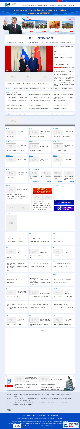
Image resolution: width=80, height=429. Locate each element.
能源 (50, 5)
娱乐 (55, 5)
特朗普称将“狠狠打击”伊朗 (62, 84)
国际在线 (20, 413)
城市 (46, 5)
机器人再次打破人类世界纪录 (12, 303)
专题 (72, 42)
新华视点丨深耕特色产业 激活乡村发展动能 (62, 286)
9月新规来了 (56, 74)
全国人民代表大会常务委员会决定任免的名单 (15, 238)
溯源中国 (44, 5)
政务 (30, 267)
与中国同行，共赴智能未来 (35, 150)
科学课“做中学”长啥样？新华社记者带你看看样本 (39, 241)
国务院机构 (23, 416)
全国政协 (26, 416)
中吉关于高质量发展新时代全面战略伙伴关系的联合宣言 (60, 42)
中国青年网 (32, 413)
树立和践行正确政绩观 (58, 67)
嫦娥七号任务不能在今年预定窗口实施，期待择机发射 (69, 178)
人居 (30, 294)
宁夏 (13, 406)
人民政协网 (63, 413)
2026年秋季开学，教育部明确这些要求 (37, 238)
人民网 (14, 413)
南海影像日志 (41, 205)
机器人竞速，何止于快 (11, 136)
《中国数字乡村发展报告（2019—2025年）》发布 (17, 97)
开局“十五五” (35, 201)
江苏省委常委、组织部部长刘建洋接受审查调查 (39, 108)
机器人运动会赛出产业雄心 (59, 241)
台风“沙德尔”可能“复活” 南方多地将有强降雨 (65, 77)
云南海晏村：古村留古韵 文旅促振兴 (61, 272)
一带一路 (63, 5)
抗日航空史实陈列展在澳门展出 (36, 105)
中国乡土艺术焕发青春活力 (59, 275)
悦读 (59, 5)
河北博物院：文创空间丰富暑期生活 (14, 330)
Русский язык (35, 337)
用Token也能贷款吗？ (34, 97)
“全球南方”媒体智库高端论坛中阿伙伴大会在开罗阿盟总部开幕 (57, 385)
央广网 (49, 413)
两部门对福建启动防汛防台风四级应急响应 (37, 88)
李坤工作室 (60, 181)
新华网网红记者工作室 (34, 169)
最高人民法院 (37, 416)
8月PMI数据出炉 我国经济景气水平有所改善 (62, 71)
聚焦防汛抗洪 (47, 205)
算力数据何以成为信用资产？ (44, 97)
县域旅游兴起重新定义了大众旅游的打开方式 (39, 310)
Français (21, 337)
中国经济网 (36, 413)
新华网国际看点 (56, 128)
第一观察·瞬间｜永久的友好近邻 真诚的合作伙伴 (16, 42)
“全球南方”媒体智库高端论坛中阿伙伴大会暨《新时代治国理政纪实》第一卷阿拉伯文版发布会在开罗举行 (31, 385)
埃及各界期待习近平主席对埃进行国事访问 (62, 46)
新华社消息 (35, 207)
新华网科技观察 (32, 141)
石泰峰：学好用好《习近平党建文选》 (14, 94)
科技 (54, 233)
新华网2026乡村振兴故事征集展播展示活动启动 (63, 283)
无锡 (26, 406)
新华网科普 (8, 169)
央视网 (28, 413)
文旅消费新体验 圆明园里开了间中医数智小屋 (63, 269)
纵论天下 (35, 209)
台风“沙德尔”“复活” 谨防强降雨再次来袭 (20, 88)
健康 (30, 280)
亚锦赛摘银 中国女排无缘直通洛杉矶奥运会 (62, 330)
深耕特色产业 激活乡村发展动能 (17, 198)
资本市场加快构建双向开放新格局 (60, 310)
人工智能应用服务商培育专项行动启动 (14, 105)
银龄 (41, 5)
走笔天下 (49, 207)
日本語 (42, 337)
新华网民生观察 (9, 155)
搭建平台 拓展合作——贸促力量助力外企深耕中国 (40, 94)
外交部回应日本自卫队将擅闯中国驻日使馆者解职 (63, 94)
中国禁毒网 (21, 410)
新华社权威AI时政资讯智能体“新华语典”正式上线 (49, 390)
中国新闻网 (59, 413)
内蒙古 (18, 406)
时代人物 (44, 203)
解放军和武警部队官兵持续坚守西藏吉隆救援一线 (16, 100)
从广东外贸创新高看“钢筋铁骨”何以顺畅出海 (15, 150)
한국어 (48, 337)
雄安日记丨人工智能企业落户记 (13, 200)
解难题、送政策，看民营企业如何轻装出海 (15, 283)
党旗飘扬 (35, 203)
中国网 (17, 413)
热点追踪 (31, 155)
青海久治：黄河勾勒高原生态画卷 (36, 275)
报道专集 (71, 19)
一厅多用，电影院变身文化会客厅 (60, 150)
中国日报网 (24, 413)
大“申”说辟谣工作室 (36, 181)
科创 (54, 253)
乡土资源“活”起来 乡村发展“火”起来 (60, 288)
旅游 (48, 5)
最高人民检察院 (43, 416)
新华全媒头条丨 (20, 189)
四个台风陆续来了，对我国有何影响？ (37, 136)
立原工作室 (71, 181)
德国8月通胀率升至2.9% (52, 88)
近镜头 (31, 31)
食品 (24, 5)
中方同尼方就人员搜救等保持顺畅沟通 (62, 82)
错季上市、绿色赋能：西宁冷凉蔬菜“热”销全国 (63, 303)
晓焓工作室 (48, 181)
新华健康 (55, 155)
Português (62, 337)
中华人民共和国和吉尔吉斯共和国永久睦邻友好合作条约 (37, 42)
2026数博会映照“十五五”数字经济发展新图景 (39, 303)
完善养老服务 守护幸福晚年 (68, 67)
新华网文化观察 (56, 141)
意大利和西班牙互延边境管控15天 (60, 108)
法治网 (67, 413)
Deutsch (55, 337)
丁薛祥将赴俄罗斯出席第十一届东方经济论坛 (63, 64)
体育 (54, 321)
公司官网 (13, 4)
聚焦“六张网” (41, 201)
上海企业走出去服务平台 (27, 410)
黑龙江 (21, 406)
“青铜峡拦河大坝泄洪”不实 (40, 272)
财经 (15, 92)
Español (15, 337)
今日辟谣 (32, 272)
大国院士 (49, 203)
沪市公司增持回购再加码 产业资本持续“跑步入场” (63, 313)
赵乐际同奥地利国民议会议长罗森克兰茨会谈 (63, 57)
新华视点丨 (9, 198)
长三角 (28, 406)
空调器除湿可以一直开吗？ (12, 177)
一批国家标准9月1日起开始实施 (65, 74)
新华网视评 (8, 128)
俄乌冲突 (39, 209)
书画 (9, 321)
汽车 (22, 5)
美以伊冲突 (44, 209)
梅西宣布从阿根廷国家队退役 (59, 100)
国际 (17, 92)
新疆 (15, 406)
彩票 (54, 5)
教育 (30, 233)
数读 (72, 71)
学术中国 (35, 5)
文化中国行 (40, 203)
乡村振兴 (39, 5)
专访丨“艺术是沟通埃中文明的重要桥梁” (14, 194)
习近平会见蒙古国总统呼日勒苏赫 (15, 70)
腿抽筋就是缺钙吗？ (68, 159)
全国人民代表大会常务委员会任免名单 (14, 241)
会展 (52, 5)
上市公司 (69, 5)
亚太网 (66, 5)
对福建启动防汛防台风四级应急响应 (62, 78)
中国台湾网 (41, 413)
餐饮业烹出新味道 (10, 288)
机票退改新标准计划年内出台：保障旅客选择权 (39, 316)
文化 (7, 321)
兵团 (24, 406)
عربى (28, 337)
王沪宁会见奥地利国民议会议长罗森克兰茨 (62, 60)
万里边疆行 (35, 205)
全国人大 (18, 416)
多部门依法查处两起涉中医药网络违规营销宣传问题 (40, 100)
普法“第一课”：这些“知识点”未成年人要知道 (39, 269)
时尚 (57, 5)
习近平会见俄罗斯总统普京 (40, 38)
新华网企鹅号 (15, 402)
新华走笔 (45, 207)
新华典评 (40, 207)
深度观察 (8, 185)
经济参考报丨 (9, 196)
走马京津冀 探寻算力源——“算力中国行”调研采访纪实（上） (22, 299)
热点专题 (35, 185)
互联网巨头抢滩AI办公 (58, 238)
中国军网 (55, 413)
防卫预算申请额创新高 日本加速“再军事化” (62, 136)
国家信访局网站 (15, 410)
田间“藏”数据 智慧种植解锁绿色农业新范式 (15, 286)
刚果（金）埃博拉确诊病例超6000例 (66, 88)
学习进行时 (44, 31)
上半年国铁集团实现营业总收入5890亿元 (15, 108)
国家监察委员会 (31, 416)
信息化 (29, 5)
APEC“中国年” (48, 201)
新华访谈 (31, 128)
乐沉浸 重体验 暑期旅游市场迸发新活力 (38, 313)
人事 (7, 233)
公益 (61, 5)
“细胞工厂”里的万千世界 (58, 262)
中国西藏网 (45, 413)
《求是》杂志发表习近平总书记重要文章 (62, 49)
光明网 (52, 413)
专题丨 (55, 77)
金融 (20, 5)
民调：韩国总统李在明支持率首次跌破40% (61, 105)
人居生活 (26, 5)
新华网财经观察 (9, 141)
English (8, 337)
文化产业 (72, 5)
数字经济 (32, 5)
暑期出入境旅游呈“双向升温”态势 (18, 196)
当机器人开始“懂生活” (44, 146)
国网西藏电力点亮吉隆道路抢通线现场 (14, 316)
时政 (12, 92)
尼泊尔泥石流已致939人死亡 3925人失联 (61, 97)
